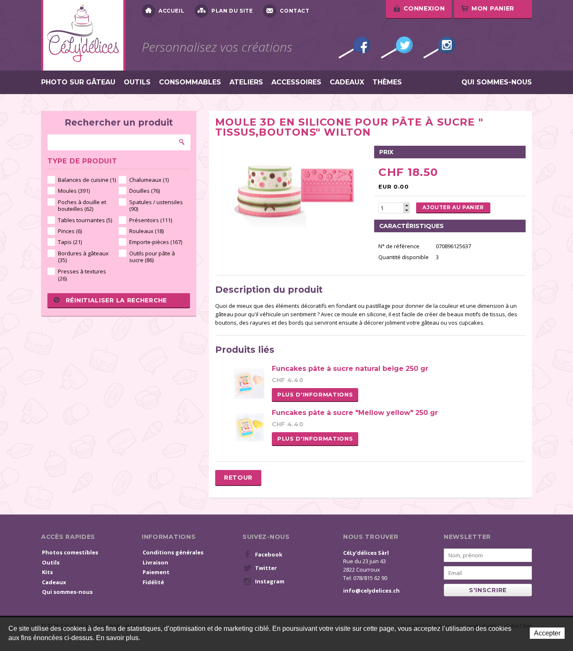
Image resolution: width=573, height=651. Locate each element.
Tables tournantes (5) (85, 220)
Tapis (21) (70, 242)
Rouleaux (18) (146, 231)
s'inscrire (488, 590)
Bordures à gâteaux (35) (83, 256)
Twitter (397, 47)
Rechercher (182, 142)
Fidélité (153, 582)
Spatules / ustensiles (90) (156, 205)
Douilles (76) (144, 190)
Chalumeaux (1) (149, 180)
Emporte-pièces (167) (155, 242)
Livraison (155, 562)
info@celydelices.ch (371, 590)
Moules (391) (74, 190)
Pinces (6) (70, 231)
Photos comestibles (70, 552)
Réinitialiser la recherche (116, 300)
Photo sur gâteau (78, 82)
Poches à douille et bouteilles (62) (82, 205)
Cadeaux (347, 82)
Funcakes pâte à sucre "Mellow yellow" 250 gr (355, 413)
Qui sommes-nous (496, 82)
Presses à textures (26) (82, 275)
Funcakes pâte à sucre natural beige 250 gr (350, 369)
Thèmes (387, 82)
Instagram (439, 47)
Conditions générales (173, 552)
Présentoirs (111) (150, 220)
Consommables (190, 82)
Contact (294, 11)
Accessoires (296, 82)
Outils (137, 82)
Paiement (156, 572)
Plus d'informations (315, 394)
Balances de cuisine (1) (87, 180)
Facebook (354, 47)
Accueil (171, 11)
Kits (47, 572)
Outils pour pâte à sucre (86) (152, 256)
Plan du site (232, 11)
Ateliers (246, 82)
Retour (238, 477)
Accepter (547, 633)
